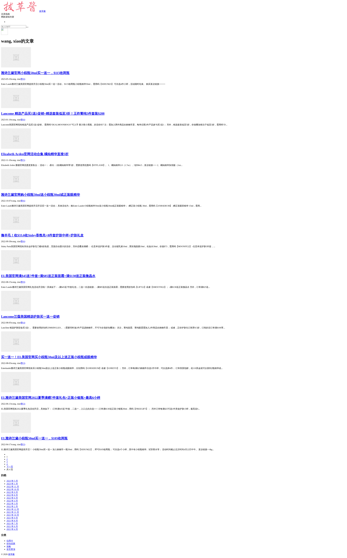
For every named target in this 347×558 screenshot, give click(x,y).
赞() (23, 79)
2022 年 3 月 (12, 503)
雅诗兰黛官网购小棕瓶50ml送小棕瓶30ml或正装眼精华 (40, 194)
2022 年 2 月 (12, 506)
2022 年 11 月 (13, 486)
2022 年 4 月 (12, 501)
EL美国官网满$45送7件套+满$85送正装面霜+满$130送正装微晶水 (48, 276)
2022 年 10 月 (13, 489)
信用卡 (10, 541)
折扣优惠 (11, 543)
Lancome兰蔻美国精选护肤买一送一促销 (30, 316)
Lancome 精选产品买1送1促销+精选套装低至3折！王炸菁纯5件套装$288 (53, 113)
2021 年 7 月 (12, 523)
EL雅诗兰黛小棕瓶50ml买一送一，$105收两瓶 (34, 438)
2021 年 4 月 (12, 529)
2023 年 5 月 (12, 481)
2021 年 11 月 (13, 512)
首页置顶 (11, 549)
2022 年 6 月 (12, 498)
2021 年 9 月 (12, 518)
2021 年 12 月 (13, 509)
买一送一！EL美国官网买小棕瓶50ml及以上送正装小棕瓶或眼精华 (49, 357)
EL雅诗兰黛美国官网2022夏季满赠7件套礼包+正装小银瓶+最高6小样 (50, 397)
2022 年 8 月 (12, 495)
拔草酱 (42, 11)
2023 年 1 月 (12, 484)
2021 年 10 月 (13, 515)
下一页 (10, 466)
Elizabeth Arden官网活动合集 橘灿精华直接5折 (35, 154)
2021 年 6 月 (12, 526)
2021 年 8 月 (12, 521)
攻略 (9, 546)
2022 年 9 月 (12, 492)
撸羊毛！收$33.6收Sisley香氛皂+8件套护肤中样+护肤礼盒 (42, 235)
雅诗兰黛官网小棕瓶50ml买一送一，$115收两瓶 (35, 73)
